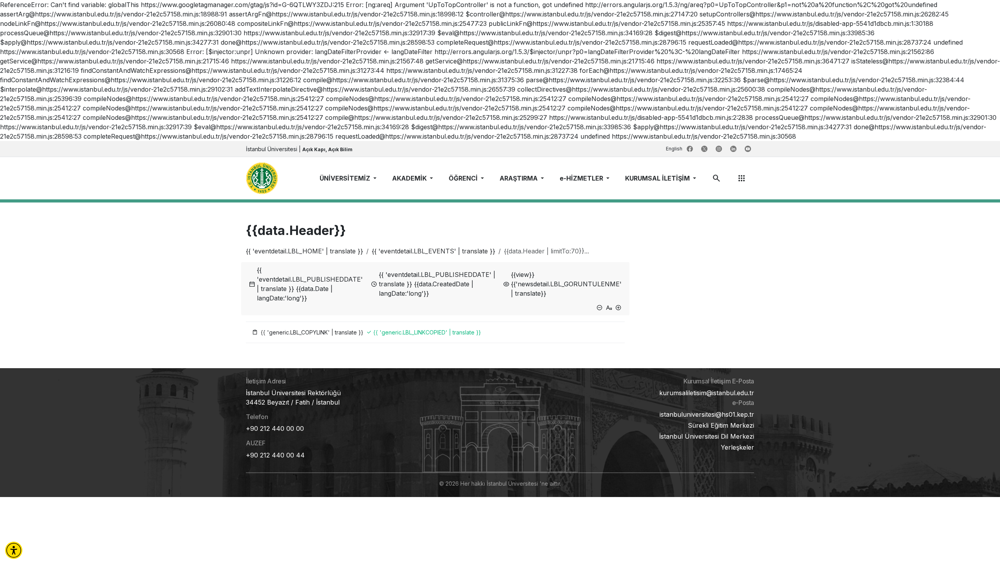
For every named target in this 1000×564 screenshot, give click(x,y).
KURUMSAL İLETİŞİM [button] (658, 178)
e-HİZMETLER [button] (582, 178)
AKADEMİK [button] (410, 178)
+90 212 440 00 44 (275, 455)
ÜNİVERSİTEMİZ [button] (346, 178)
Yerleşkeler (737, 447)
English (675, 149)
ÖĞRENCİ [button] (464, 178)
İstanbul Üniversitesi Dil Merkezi (706, 436)
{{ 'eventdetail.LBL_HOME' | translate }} (304, 251)
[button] (13, 550)
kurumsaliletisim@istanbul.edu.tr (706, 393)
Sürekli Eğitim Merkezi (721, 425)
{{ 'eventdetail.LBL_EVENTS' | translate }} (433, 251)
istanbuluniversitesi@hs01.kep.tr (707, 414)
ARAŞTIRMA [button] (519, 178)
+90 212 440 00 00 (275, 428)
